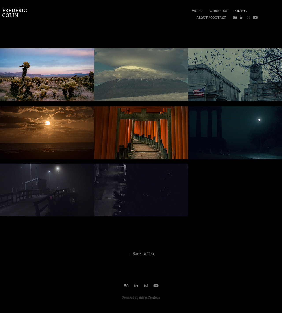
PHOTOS (240, 11)
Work (197, 11)
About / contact (211, 18)
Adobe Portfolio (149, 298)
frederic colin (15, 12)
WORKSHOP (218, 11)
